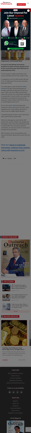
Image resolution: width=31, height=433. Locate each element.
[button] (15, 49)
